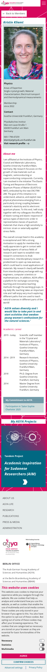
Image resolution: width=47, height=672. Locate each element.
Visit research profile (15, 143)
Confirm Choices (24, 662)
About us (8, 498)
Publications (11, 516)
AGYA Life (8, 504)
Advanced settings (14, 667)
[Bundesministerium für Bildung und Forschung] (35, 548)
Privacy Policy (35, 667)
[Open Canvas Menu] (43, 3)
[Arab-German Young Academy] (12, 3)
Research (8, 510)
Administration (12, 528)
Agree (23, 656)
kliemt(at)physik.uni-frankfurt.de (20, 140)
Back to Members (15, 13)
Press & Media (11, 522)
